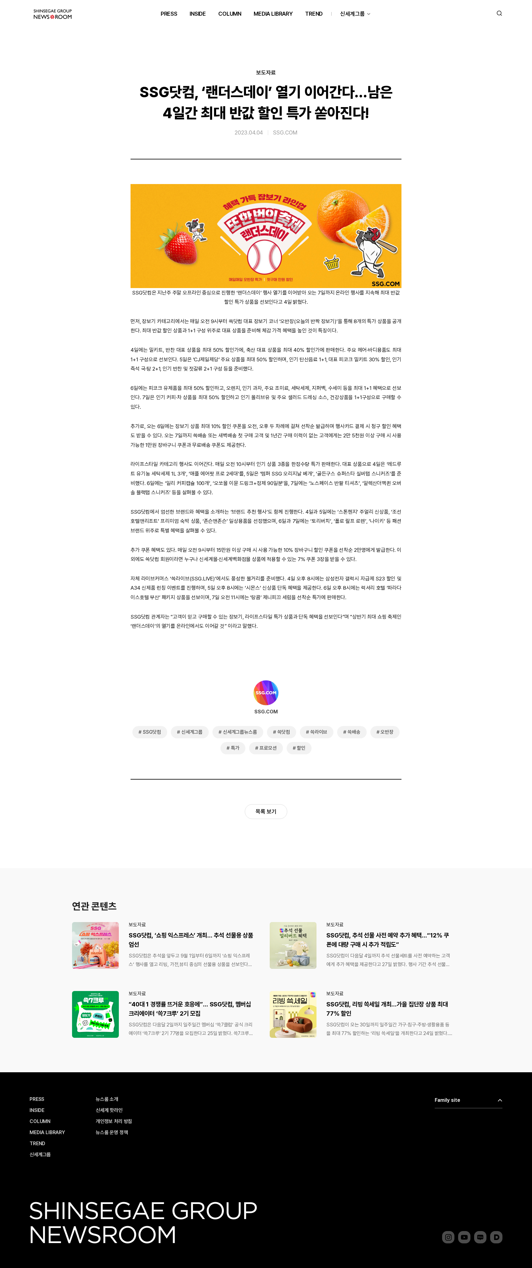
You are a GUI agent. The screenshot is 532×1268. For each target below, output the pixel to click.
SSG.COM (285, 132)
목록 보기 (266, 811)
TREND (314, 13)
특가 (235, 748)
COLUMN (229, 13)
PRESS (169, 13)
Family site (447, 1100)
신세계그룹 (352, 13)
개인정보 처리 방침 (114, 1121)
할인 (301, 748)
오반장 (387, 732)
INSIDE (198, 13)
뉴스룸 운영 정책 (112, 1132)
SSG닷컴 (152, 732)
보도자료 (266, 72)
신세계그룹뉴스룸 (240, 732)
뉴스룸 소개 (107, 1099)
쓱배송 (354, 732)
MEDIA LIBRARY (273, 13)
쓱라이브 (318, 732)
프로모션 (268, 748)
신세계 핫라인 (109, 1110)
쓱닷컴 (283, 732)
